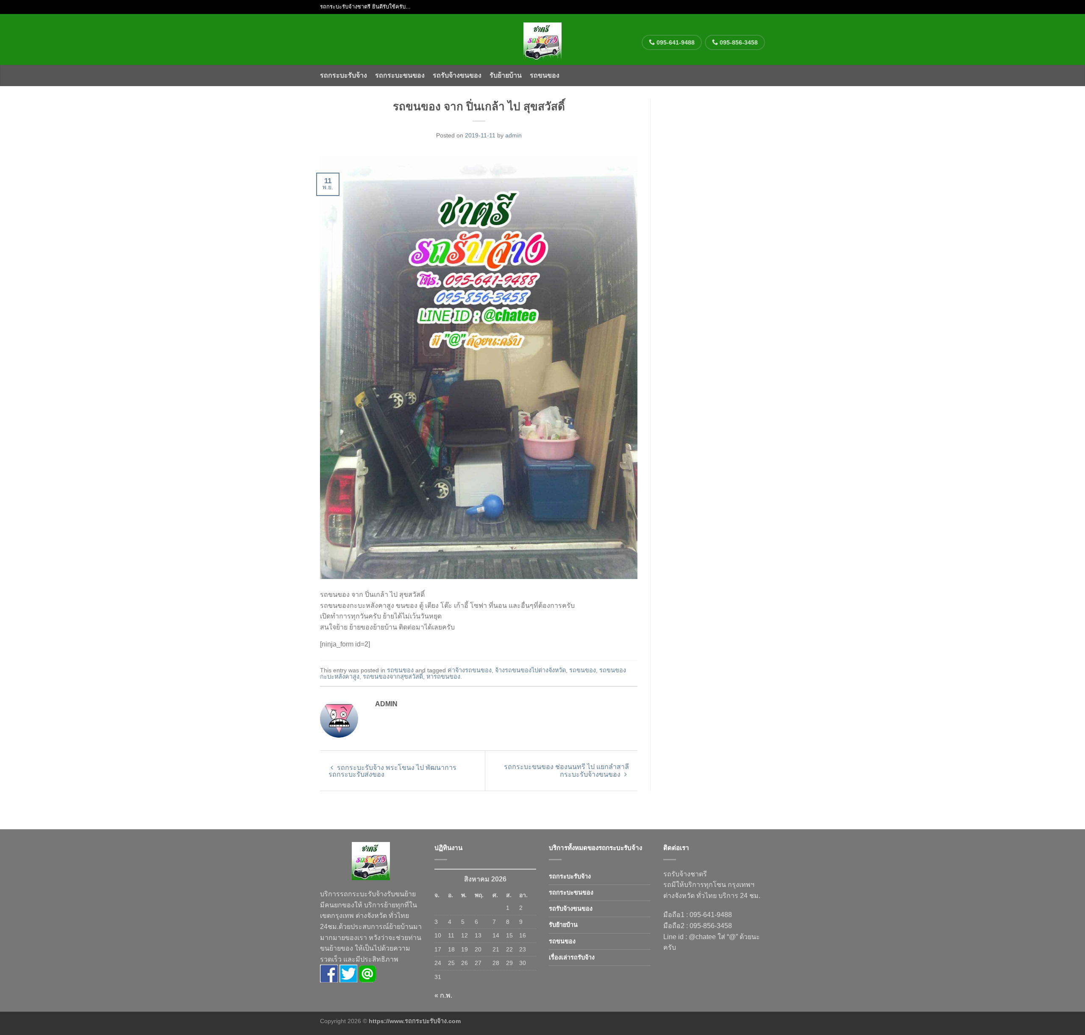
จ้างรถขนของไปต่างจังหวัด (530, 670)
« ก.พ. (443, 995)
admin (513, 135)
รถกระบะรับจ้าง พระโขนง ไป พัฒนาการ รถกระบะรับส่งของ (392, 771)
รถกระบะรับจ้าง (343, 75)
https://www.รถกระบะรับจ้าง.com (415, 1021)
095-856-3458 (738, 42)
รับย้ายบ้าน (506, 75)
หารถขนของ (443, 676)
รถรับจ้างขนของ (457, 75)
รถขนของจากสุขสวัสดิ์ (393, 676)
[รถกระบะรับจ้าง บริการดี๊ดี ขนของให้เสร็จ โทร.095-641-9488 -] (542, 39)
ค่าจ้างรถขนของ (470, 670)
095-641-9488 (675, 42)
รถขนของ (544, 75)
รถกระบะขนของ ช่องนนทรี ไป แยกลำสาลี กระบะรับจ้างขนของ (566, 770)
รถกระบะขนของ (400, 75)
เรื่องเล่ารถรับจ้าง (572, 957)
